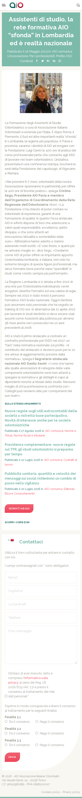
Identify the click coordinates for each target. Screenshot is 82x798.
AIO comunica (62, 51)
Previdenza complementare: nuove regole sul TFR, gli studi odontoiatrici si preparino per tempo (40, 449)
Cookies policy (50, 792)
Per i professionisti (42, 56)
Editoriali (69, 488)
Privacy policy (71, 792)
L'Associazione (17, 56)
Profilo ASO (64, 56)
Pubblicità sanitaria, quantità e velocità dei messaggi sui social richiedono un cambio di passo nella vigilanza (40, 478)
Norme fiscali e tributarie (29, 435)
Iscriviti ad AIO (19, 508)
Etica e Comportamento (20, 493)
